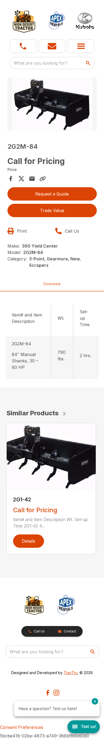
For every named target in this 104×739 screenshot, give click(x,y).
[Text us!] (83, 727)
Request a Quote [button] (52, 194)
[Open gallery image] (52, 104)
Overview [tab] (52, 283)
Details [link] (28, 541)
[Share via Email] (32, 178)
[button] (23, 46)
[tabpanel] (52, 105)
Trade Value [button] (52, 210)
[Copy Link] (42, 178)
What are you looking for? (40, 63)
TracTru (70, 672)
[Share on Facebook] (10, 178)
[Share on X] (21, 178)
